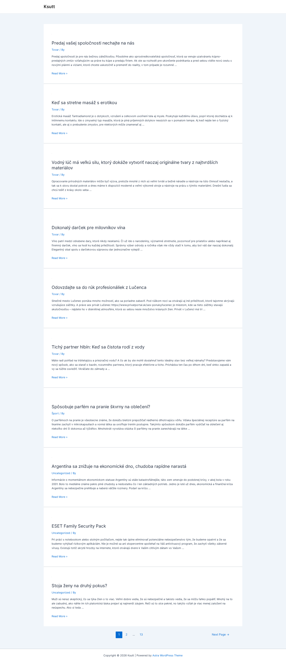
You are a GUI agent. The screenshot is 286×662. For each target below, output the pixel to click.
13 (141, 634)
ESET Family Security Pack (79, 526)
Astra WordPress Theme (167, 655)
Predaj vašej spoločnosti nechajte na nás (93, 43)
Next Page (220, 634)
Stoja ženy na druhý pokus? (79, 585)
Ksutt (49, 6)
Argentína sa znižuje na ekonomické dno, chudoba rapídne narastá (119, 466)
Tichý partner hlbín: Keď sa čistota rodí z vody (98, 346)
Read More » (60, 73)
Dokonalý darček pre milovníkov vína (88, 227)
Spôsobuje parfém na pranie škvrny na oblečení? (101, 406)
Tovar (55, 49)
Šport (55, 413)
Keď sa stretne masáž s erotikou (84, 102)
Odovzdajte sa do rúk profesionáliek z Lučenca (99, 287)
